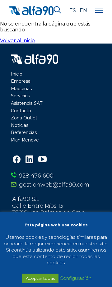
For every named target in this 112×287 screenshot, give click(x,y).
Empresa (20, 81)
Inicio (16, 74)
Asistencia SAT (26, 103)
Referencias (24, 132)
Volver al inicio (17, 41)
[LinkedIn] (29, 160)
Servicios (20, 96)
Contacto (21, 110)
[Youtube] (42, 159)
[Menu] (99, 10)
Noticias (19, 125)
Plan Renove (25, 140)
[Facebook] (16, 160)
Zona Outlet (24, 118)
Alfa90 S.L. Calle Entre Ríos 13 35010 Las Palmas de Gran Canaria (48, 209)
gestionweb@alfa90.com (54, 184)
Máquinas (21, 88)
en (83, 10)
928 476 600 (36, 175)
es (72, 10)
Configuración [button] (75, 278)
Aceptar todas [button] (40, 278)
